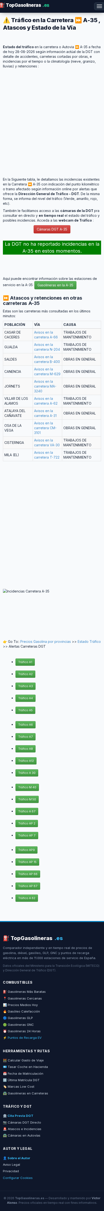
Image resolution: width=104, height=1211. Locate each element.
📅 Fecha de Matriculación (23, 1073)
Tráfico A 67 (27, 811)
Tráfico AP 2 (26, 823)
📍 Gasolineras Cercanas (22, 998)
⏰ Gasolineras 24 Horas (22, 1031)
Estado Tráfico (89, 641)
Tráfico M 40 (27, 787)
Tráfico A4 (25, 698)
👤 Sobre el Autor (16, 1158)
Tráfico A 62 (26, 898)
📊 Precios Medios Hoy (20, 1005)
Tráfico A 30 (27, 773)
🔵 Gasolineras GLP (18, 1018)
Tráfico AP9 (26, 850)
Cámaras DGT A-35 (52, 229)
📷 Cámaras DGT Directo (22, 1122)
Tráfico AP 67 (27, 886)
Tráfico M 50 (27, 799)
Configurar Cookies (18, 1178)
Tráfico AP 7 (27, 835)
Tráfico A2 (25, 674)
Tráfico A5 (25, 710)
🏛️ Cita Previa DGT (18, 1116)
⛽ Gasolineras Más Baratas (24, 992)
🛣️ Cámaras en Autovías (21, 1135)
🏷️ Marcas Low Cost (18, 1086)
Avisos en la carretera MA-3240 (45, 386)
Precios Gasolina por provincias (45, 641)
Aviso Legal (11, 1164)
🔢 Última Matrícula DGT (21, 1080)
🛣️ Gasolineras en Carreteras (25, 1093)
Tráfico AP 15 (27, 862)
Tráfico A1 (25, 662)
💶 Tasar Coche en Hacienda (25, 1067)
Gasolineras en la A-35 (55, 285)
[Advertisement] (52, 120)
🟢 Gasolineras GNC (18, 1025)
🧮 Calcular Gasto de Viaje (23, 1060)
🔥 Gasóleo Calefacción (21, 1011)
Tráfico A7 (25, 736)
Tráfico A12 (26, 761)
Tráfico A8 (25, 748)
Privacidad (11, 1171)
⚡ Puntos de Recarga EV (22, 1038)
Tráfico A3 (25, 686)
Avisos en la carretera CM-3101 (45, 428)
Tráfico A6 (25, 724)
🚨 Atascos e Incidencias (22, 1129)
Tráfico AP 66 (27, 874)
